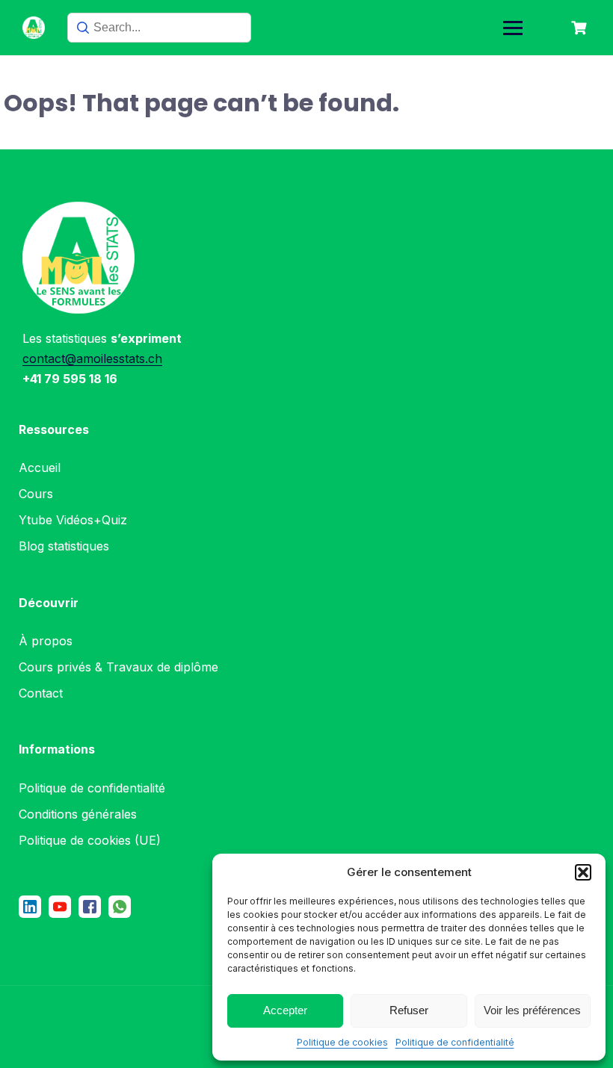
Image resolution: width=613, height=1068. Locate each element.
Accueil (40, 467)
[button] (583, 872)
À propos (46, 640)
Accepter (285, 1010)
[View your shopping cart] (581, 28)
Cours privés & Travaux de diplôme (118, 666)
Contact (41, 693)
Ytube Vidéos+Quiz (73, 519)
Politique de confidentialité (454, 1042)
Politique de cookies (342, 1042)
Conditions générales (78, 814)
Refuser (408, 1010)
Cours (36, 493)
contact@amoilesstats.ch (92, 358)
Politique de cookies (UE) (90, 840)
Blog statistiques (64, 545)
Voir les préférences (532, 1010)
